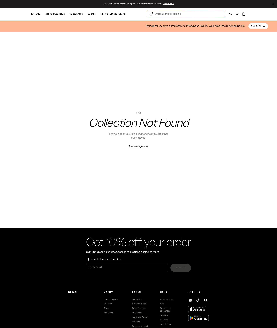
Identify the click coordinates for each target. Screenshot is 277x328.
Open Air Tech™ (140, 317)
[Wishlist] (231, 14)
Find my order (167, 299)
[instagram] (190, 300)
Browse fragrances (138, 146)
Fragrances (76, 14)
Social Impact (111, 299)
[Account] (237, 14)
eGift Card (165, 324)
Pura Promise (139, 308)
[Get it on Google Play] (198, 318)
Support (164, 315)
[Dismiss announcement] (272, 4)
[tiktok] (198, 300)
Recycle (164, 320)
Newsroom (108, 313)
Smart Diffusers (55, 14)
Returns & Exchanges (165, 310)
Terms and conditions (110, 259)
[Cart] (244, 14)
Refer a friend (140, 326)
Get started (258, 26)
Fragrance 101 (139, 304)
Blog (106, 308)
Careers (108, 304)
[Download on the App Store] (198, 309)
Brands (92, 14)
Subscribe (137, 299)
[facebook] (205, 300)
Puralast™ (137, 313)
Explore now (168, 4)
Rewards (136, 322)
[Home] (81, 292)
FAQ (162, 304)
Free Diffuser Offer (113, 14)
